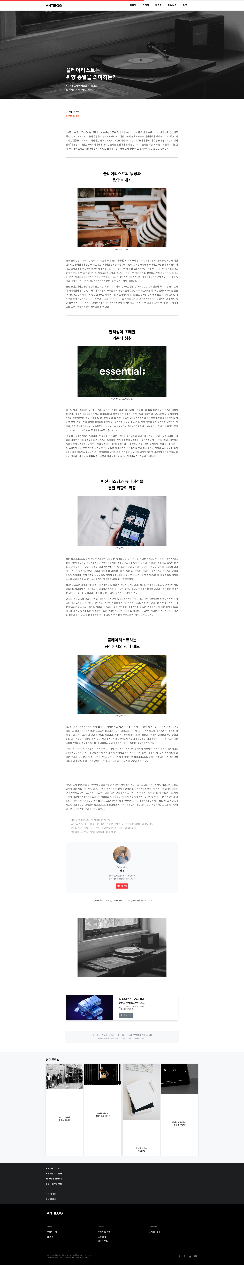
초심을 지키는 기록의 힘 (141, 1149)
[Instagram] (190, 1256)
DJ (93, 900)
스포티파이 (100, 900)
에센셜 (108, 900)
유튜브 (115, 900)
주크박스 (127, 900)
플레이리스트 (146, 900)
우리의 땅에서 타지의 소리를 (64, 1118)
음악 (121, 900)
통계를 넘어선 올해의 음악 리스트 (102, 1114)
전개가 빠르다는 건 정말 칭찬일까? (179, 1123)
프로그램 (136, 900)
